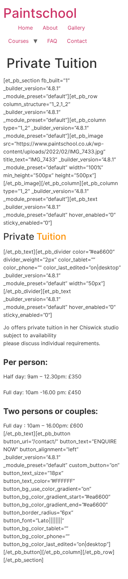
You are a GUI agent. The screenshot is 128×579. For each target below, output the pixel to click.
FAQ (52, 41)
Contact (77, 41)
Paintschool (40, 13)
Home (25, 27)
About (50, 27)
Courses (18, 41)
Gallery (76, 27)
